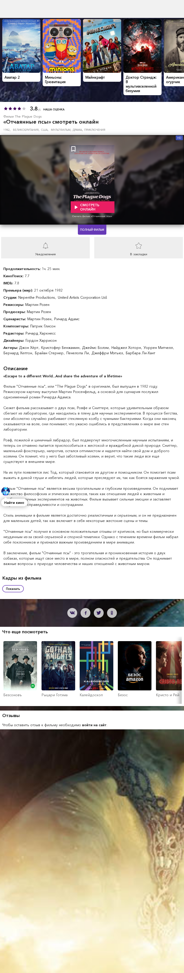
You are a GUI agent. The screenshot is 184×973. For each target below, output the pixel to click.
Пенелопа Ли (78, 353)
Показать (13, 589)
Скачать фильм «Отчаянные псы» (92, 216)
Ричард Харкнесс (40, 333)
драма (78, 129)
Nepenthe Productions (37, 297)
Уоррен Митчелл (159, 347)
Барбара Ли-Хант (140, 353)
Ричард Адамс (66, 319)
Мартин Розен (37, 304)
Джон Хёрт (29, 347)
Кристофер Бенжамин (61, 347)
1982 (7, 129)
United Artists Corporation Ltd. (82, 297)
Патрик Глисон (42, 326)
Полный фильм (92, 229)
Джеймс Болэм (96, 347)
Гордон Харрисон (41, 340)
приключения (94, 129)
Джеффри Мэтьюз (108, 353)
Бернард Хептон (18, 353)
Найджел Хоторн (126, 347)
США (44, 129)
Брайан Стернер (50, 353)
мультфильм (61, 129)
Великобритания (26, 129)
